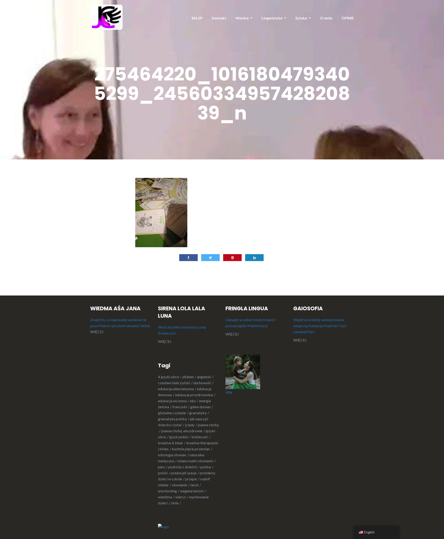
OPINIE (348, 18)
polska (205, 467)
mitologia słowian (172, 455)
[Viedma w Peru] (106, 17)
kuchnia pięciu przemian (191, 449)
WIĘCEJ (97, 331)
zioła (175, 503)
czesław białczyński (174, 383)
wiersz (180, 497)
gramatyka (198, 413)
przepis (191, 479)
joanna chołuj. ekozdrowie (181, 431)
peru (161, 467)
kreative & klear (170, 443)
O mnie (326, 18)
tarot (194, 485)
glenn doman (200, 407)
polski (163, 473)
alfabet (188, 377)
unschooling (167, 491)
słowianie (179, 485)
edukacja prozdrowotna (194, 395)
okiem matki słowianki (195, 461)
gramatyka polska (172, 419)
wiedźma (165, 497)
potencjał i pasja (184, 473)
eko (193, 401)
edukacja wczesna (172, 401)
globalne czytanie (172, 413)
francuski (179, 407)
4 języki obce (168, 377)
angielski (204, 377)
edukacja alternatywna (176, 389)
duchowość (202, 383)
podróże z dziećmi (182, 467)
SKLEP (197, 18)
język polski (178, 437)
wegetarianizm (192, 491)
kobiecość (199, 437)
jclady (189, 425)
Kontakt (219, 18)
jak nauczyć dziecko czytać (183, 422)
